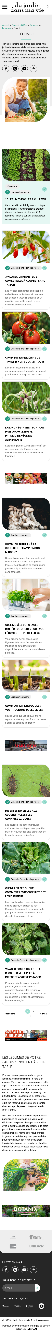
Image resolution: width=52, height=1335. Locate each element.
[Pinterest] (33, 68)
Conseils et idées (19, 25)
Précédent (10, 1014)
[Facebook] (5, 68)
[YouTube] (24, 68)
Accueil (5, 25)
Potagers (34, 25)
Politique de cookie (40, 1325)
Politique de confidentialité (15, 1325)
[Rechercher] (48, 6)
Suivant (43, 1014)
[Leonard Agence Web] (32, 1329)
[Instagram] (15, 68)
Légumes (6, 28)
